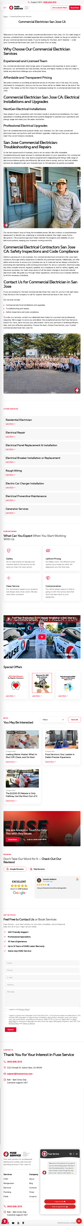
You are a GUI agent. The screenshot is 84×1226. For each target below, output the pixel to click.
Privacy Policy (24, 1009)
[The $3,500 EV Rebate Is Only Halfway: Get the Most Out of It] (22, 778)
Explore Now (10, 762)
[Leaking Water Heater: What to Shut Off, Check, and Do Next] (22, 739)
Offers (11, 775)
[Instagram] (8, 1223)
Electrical (7, 1188)
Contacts (33, 1188)
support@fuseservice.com (19, 1074)
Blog (31, 1183)
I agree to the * (19, 1009)
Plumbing (21, 732)
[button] (74, 7)
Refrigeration (9, 1183)
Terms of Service (29, 1023)
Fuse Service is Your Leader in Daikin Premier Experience (59, 755)
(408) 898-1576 (49, 2)
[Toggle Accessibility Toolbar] (5, 1221)
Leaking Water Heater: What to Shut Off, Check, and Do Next (21, 755)
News (50, 732)
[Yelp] (18, 1223)
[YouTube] (13, 1223)
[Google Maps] (23, 1223)
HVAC (6, 1179)
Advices (11, 732)
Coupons (33, 1196)
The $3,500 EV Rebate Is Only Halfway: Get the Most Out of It (21, 794)
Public (6, 1196)
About (31, 1179)
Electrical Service (25, 771)
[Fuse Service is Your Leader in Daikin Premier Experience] (61, 739)
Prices (31, 1192)
